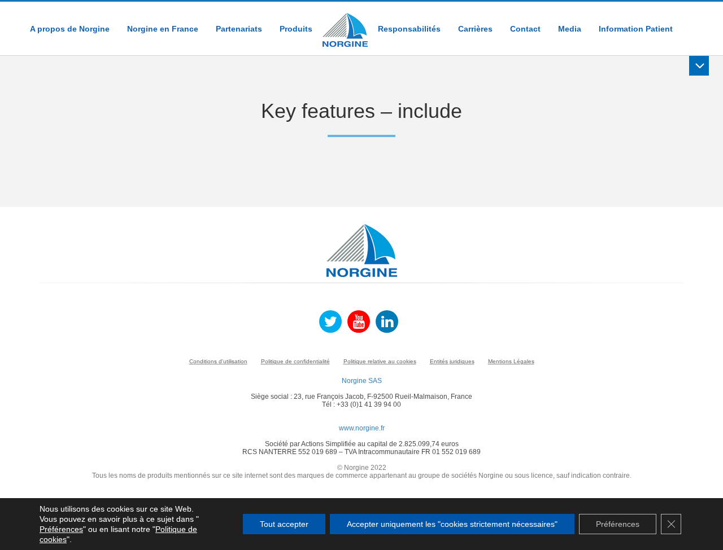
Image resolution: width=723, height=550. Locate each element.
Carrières (475, 28)
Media (569, 28)
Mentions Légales (511, 361)
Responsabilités (409, 28)
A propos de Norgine (70, 28)
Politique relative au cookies (379, 361)
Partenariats (239, 28)
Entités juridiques (452, 361)
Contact (525, 28)
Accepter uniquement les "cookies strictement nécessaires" (452, 524)
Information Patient (636, 28)
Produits (296, 28)
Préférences (61, 529)
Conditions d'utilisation (218, 361)
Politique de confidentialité (295, 361)
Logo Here (345, 24)
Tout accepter (284, 524)
